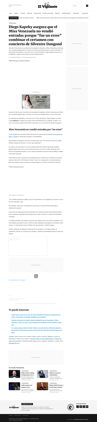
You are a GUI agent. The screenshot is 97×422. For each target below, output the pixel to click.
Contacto (11, 415)
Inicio (10, 13)
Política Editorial (17, 415)
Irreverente (85, 13)
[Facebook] (77, 406)
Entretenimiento (66, 13)
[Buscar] (87, 6)
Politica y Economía (48, 13)
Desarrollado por (77, 419)
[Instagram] (80, 406)
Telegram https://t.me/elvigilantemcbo (42, 338)
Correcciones (25, 415)
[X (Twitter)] (84, 406)
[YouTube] (87, 406)
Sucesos (23, 13)
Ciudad (16, 13)
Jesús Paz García (15, 57)
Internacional (37, 13)
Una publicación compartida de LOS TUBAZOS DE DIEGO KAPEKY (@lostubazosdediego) (36, 303)
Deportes (57, 13)
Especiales (76, 13)
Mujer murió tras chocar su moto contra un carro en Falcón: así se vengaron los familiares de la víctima (59, 17)
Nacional (29, 13)
